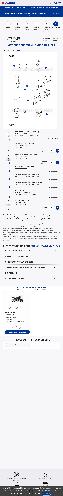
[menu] (59, 3)
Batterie (18, 345)
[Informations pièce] (8, 140)
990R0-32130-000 (21, 159)
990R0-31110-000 (20, 204)
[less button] (49, 151)
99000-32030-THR (21, 147)
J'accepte (46, 493)
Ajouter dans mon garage (17, 332)
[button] (17, 299)
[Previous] (27, 40)
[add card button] (57, 151)
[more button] (54, 151)
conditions (34, 9)
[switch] (18, 50)
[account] (51, 3)
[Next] (36, 40)
